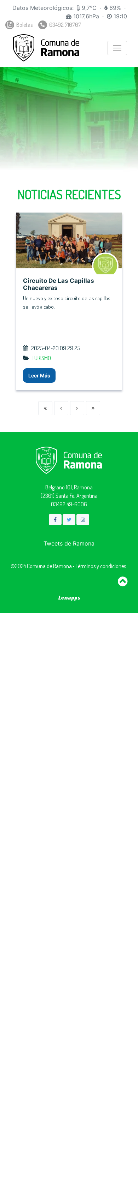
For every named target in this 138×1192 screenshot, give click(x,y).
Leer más (39, 375)
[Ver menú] (117, 48)
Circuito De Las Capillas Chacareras (58, 284)
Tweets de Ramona (69, 543)
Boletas (24, 24)
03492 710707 (64, 24)
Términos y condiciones (101, 566)
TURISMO (41, 358)
